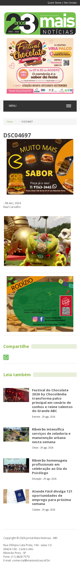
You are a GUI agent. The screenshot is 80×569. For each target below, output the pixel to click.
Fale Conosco (70, 2)
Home (10, 121)
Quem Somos (54, 2)
